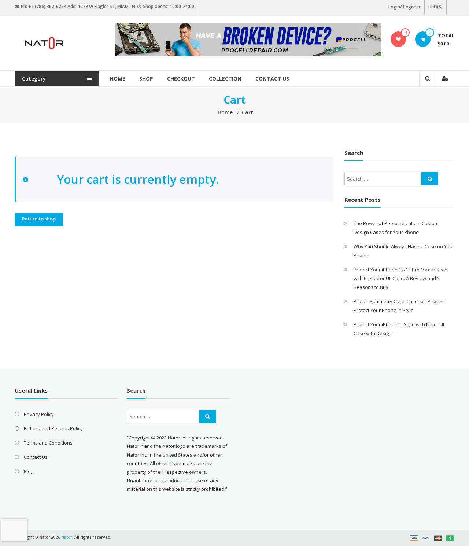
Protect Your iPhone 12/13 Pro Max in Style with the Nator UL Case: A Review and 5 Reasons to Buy (400, 278)
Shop (146, 78)
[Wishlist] (398, 39)
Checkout (181, 78)
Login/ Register (404, 7)
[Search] (429, 178)
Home (117, 78)
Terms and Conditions (48, 442)
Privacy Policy (39, 414)
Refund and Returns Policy (53, 428)
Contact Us (272, 78)
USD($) (435, 7)
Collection (225, 78)
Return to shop (39, 218)
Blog (28, 471)
